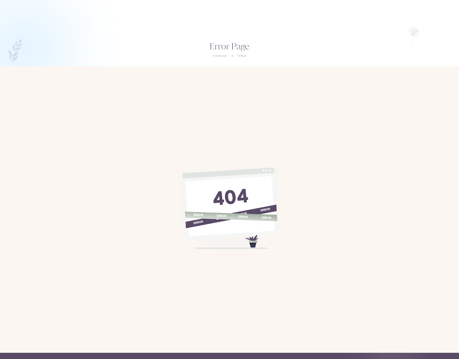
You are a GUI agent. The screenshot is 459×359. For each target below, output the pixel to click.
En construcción (220, 56)
